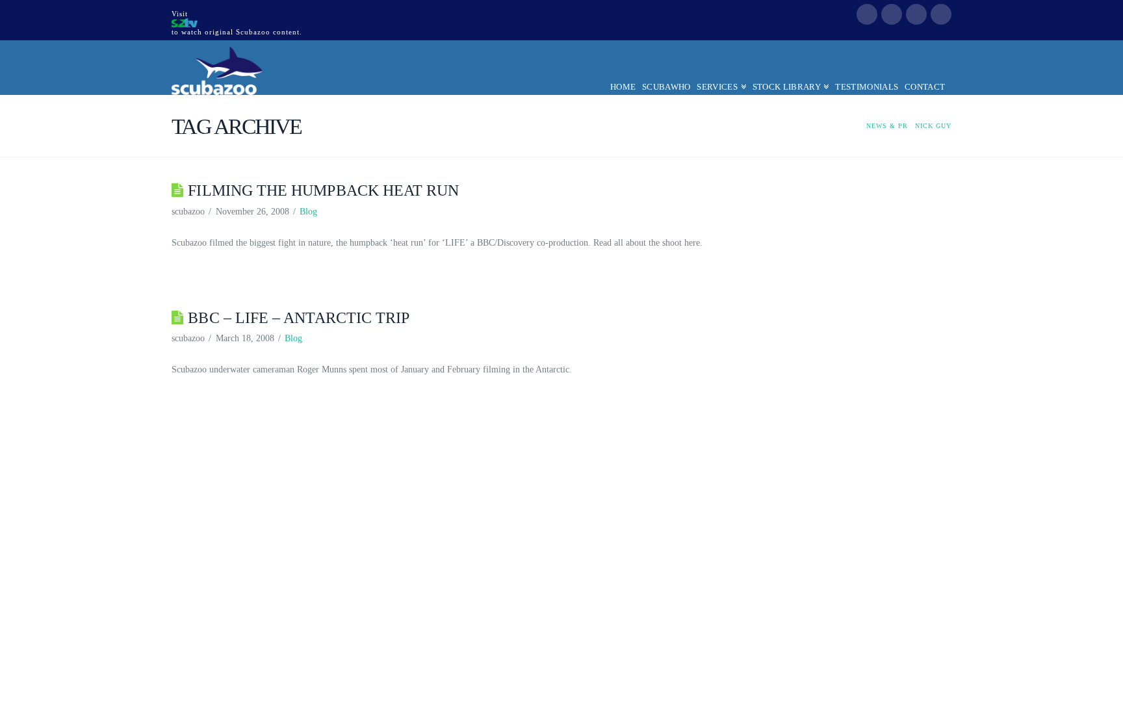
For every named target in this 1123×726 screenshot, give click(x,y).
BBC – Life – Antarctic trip (298, 317)
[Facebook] (867, 14)
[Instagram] (941, 14)
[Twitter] (891, 14)
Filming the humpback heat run (323, 190)
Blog (308, 211)
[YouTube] (916, 14)
